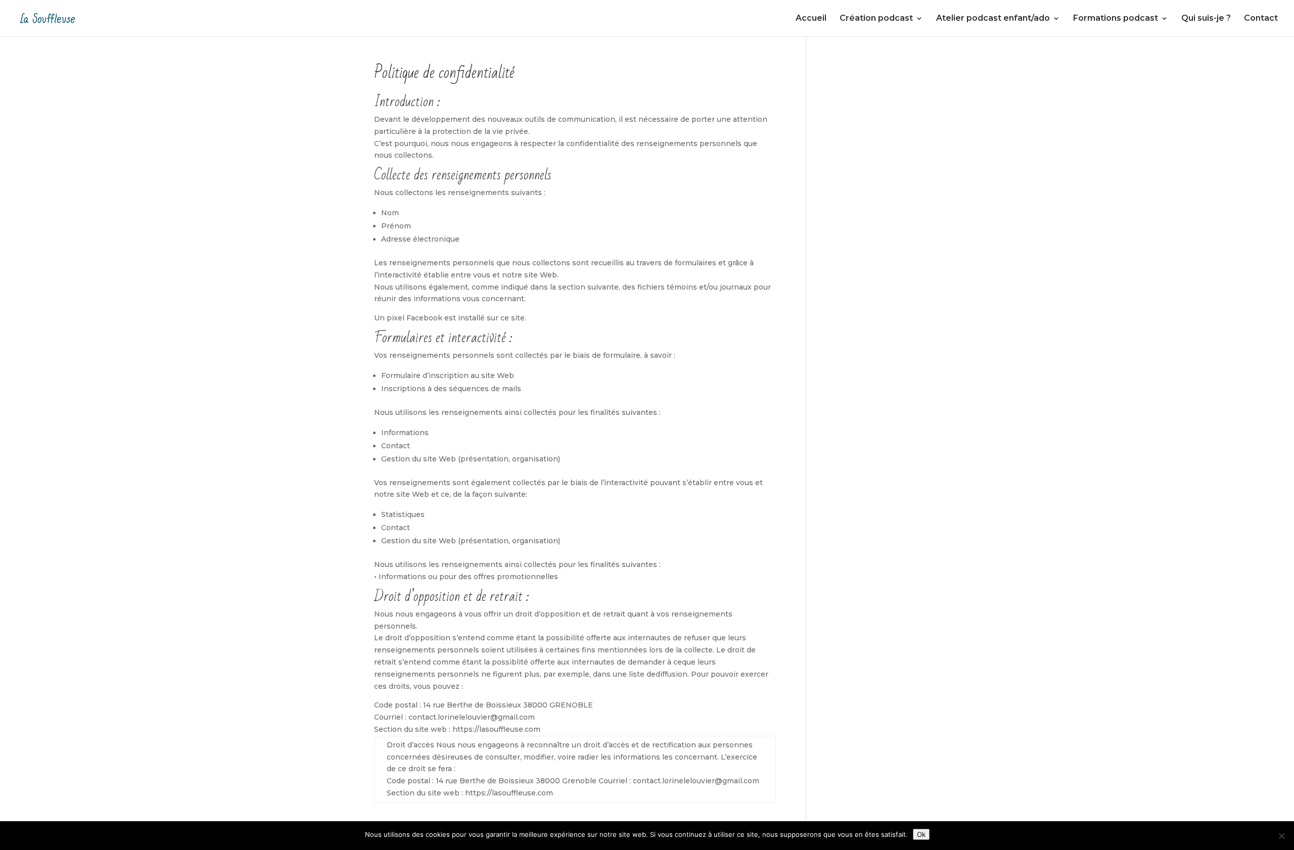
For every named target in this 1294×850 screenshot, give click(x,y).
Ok (921, 834)
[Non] (1281, 836)
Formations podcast (1115, 19)
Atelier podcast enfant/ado (993, 19)
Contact (1261, 19)
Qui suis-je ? (1206, 19)
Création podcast (876, 19)
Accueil (811, 19)
